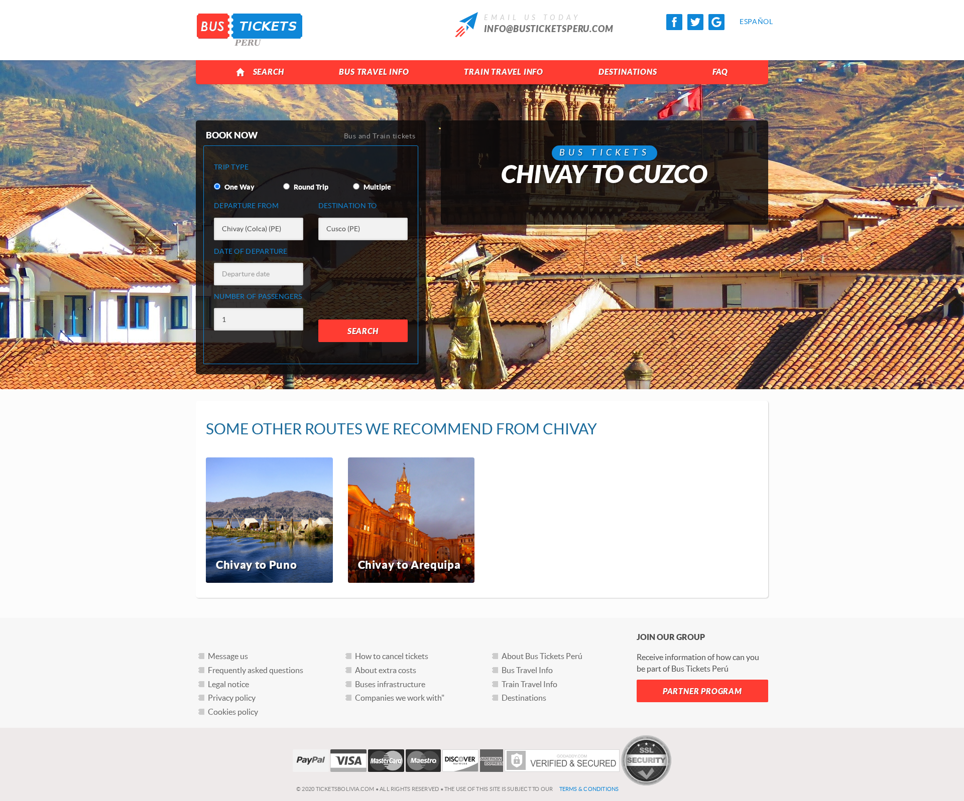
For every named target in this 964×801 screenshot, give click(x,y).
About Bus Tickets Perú (542, 656)
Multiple (376, 187)
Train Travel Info (503, 72)
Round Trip (310, 187)
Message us (228, 656)
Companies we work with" (399, 697)
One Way (239, 187)
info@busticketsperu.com (549, 29)
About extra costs (385, 670)
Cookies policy (233, 711)
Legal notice (228, 684)
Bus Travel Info (374, 72)
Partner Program (702, 691)
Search (268, 72)
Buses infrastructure (390, 684)
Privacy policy (232, 697)
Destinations (627, 72)
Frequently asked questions (255, 670)
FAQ (720, 72)
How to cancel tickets (391, 656)
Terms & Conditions (589, 789)
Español (748, 22)
